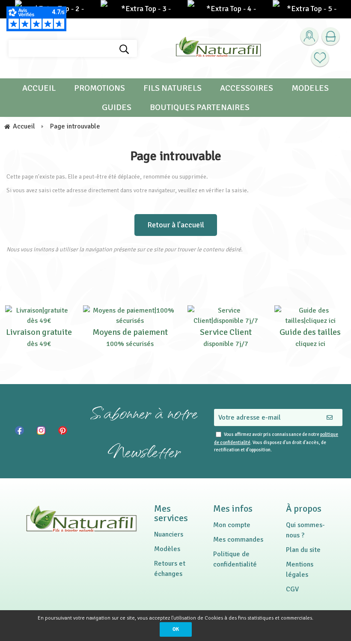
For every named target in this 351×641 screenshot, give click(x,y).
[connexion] (309, 36)
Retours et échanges (169, 568)
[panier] (330, 36)
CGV (292, 589)
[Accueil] (218, 49)
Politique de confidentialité (235, 559)
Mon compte (231, 525)
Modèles (167, 549)
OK (176, 629)
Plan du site (303, 550)
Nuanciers (168, 534)
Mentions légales (299, 569)
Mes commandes (238, 539)
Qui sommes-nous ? (305, 530)
